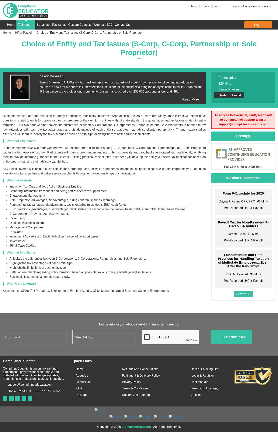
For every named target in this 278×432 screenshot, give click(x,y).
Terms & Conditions (135, 388)
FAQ (79, 388)
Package (82, 394)
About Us (82, 375)
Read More (190, 99)
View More (243, 294)
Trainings (24, 24)
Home (11, 24)
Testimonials (199, 382)
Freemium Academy (204, 388)
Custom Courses (79, 24)
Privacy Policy (131, 382)
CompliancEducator (136, 426)
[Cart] (219, 24)
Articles (196, 394)
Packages (59, 24)
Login (258, 25)
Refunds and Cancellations (140, 369)
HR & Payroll (24, 32)
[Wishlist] (212, 24)
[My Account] (204, 24)
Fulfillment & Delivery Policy (141, 375)
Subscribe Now (234, 337)
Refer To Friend (230, 95)
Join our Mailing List (204, 369)
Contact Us (122, 24)
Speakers (43, 24)
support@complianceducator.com (252, 6)
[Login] (227, 24)
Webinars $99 (102, 24)
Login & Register (202, 375)
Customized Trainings (136, 394)
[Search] (197, 24)
